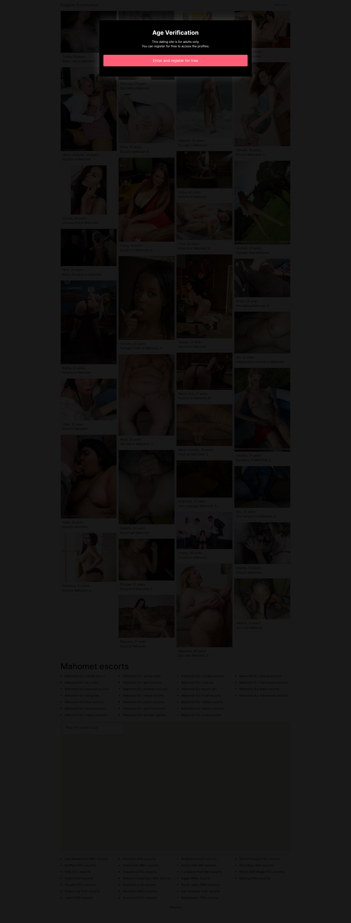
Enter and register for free (175, 60)
